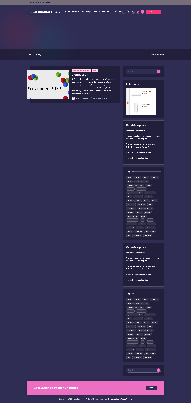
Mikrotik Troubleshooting (137, 158)
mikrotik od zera (133, 216)
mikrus (143, 216)
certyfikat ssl (141, 189)
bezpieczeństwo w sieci (135, 185)
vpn (153, 231)
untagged (139, 231)
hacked (138, 200)
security (140, 228)
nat (143, 220)
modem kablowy (133, 220)
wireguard (148, 235)
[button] (153, 12)
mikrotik (147, 212)
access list (154, 177)
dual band (149, 197)
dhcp (129, 197)
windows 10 (137, 235)
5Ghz (145, 177)
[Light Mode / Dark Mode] (138, 12)
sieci (95, 70)
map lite (139, 212)
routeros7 (131, 228)
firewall (130, 200)
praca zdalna (132, 224)
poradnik (150, 220)
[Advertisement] (95, 34)
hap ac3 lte (131, 204)
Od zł (146, 94)
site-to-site (150, 228)
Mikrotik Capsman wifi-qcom (138, 152)
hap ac (146, 200)
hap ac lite (141, 204)
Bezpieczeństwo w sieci (81, 70)
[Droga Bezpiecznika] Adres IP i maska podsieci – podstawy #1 (143, 137)
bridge (149, 185)
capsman (130, 189)
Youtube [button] (151, 388)
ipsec (150, 204)
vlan (147, 231)
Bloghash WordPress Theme (120, 399)
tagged (130, 231)
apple (129, 181)
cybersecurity (150, 193)
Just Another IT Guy (45, 12)
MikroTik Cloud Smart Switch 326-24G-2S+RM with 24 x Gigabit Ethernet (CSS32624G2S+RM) (148, 91)
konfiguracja (131, 208)
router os (151, 224)
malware (130, 212)
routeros (142, 224)
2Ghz (129, 177)
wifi (129, 235)
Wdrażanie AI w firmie (135, 131)
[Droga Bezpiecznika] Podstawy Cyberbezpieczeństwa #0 (140, 145)
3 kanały (137, 177)
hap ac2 (154, 200)
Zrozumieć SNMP (82, 74)
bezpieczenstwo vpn (141, 181)
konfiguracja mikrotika (145, 208)
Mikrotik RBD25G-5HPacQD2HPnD (148, 104)
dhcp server (138, 197)
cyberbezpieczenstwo (135, 193)
